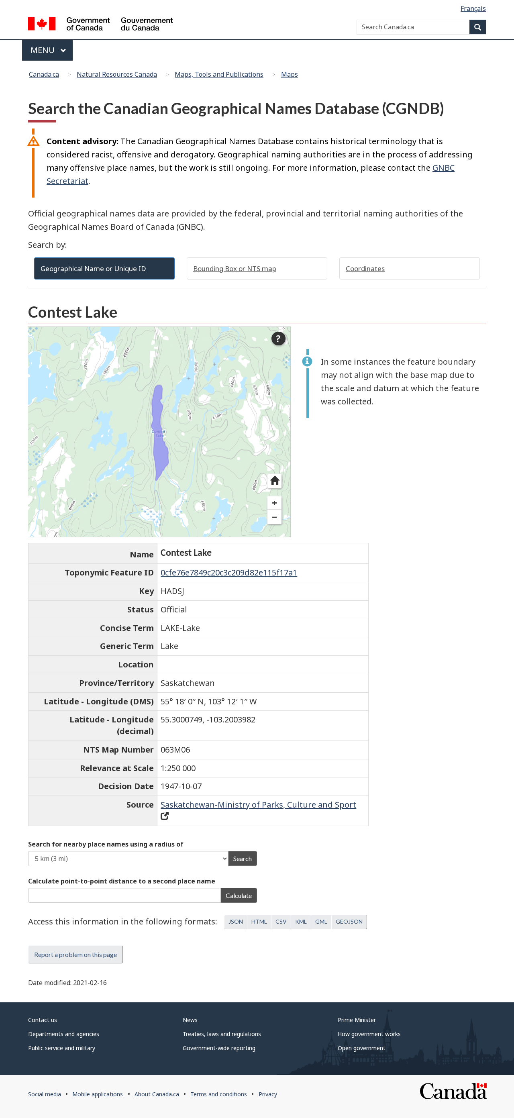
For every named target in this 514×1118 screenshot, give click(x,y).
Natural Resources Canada (117, 74)
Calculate (239, 895)
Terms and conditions (218, 1094)
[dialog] (159, 432)
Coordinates (365, 268)
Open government (362, 1048)
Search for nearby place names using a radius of (106, 844)
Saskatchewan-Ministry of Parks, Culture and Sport (258, 804)
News (190, 1020)
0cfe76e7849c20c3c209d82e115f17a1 (229, 572)
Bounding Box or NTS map (234, 268)
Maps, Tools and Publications (219, 74)
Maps (289, 74)
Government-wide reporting (219, 1048)
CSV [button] (281, 921)
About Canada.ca (157, 1094)
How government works (369, 1034)
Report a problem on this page (75, 954)
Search (242, 858)
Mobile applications (97, 1094)
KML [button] (301, 921)
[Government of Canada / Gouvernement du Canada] (100, 25)
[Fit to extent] (274, 481)
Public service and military (61, 1048)
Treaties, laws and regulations (222, 1034)
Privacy (268, 1094)
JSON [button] (235, 921)
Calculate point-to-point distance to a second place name (121, 881)
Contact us (42, 1020)
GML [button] (321, 921)
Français (473, 8)
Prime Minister (357, 1020)
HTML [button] (259, 921)
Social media (44, 1094)
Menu (44, 50)
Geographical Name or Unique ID (93, 268)
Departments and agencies (63, 1034)
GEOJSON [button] (349, 921)
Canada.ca (44, 74)
